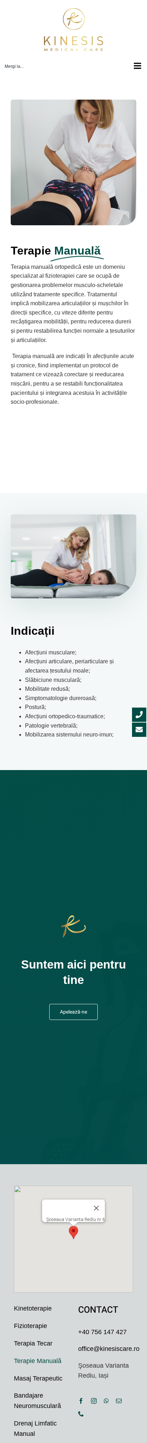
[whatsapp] (106, 1401)
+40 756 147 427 (102, 1332)
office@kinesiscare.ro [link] (109, 1348)
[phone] (81, 1414)
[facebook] (81, 1401)
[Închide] (96, 1208)
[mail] (119, 1401)
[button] (73, 1232)
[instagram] (94, 1401)
